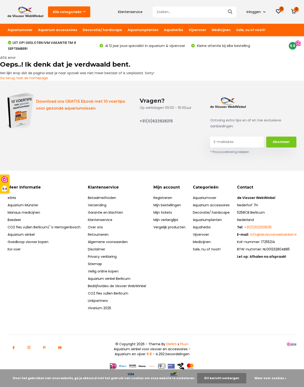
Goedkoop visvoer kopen (28, 242)
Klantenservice (130, 11)
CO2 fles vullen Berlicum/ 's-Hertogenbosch (44, 227)
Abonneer (281, 141)
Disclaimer (96, 249)
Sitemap (95, 264)
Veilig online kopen (103, 271)
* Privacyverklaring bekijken (229, 152)
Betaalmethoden (102, 197)
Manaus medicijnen (24, 212)
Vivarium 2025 (99, 308)
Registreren (162, 197)
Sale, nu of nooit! (250, 30)
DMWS (171, 344)
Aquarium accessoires (57, 30)
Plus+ (184, 344)
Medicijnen (221, 30)
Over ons (95, 227)
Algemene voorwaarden (108, 242)
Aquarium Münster (23, 205)
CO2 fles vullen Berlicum (108, 293)
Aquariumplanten (143, 30)
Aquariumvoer (20, 30)
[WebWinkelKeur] (291, 344)
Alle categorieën (67, 11)
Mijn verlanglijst (165, 219)
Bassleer (14, 219)
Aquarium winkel (21, 234)
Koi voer (14, 249)
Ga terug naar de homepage (24, 78)
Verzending (97, 205)
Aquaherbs (173, 30)
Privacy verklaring (102, 256)
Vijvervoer (197, 30)
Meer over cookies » (270, 378)
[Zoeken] (230, 12)
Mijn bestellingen (167, 205)
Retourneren (98, 234)
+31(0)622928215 (156, 121)
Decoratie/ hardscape (102, 30)
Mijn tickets (162, 212)
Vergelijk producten (169, 227)
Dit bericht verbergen (221, 378)
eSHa (12, 197)
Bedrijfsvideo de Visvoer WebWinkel (117, 286)
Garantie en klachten (105, 212)
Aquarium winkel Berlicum (109, 278)
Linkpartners (98, 300)
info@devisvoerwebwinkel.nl (273, 234)
